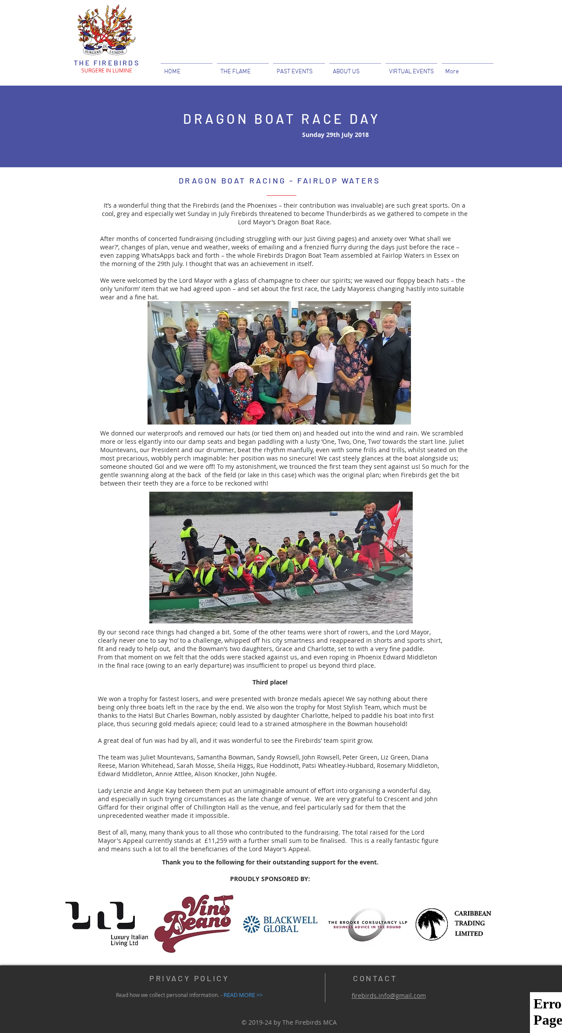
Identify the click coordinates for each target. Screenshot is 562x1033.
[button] (355, 67)
